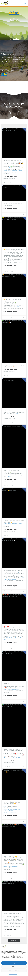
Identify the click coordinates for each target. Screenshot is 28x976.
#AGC (17, 170)
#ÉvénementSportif (8, 810)
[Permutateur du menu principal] (25, 3)
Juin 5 (13, 586)
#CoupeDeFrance (16, 809)
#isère (20, 170)
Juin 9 (13, 209)
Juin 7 (13, 312)
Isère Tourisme (5, 50)
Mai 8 (13, 816)
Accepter (14, 963)
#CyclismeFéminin (8, 809)
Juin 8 (13, 267)
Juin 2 (13, 696)
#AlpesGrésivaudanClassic (17, 807)
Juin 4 (13, 644)
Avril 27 (13, 931)
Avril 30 (13, 873)
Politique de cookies (13, 974)
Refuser (14, 967)
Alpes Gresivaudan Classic (10, 176)
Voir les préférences (14, 970)
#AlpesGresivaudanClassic (10, 170)
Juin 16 (13, 178)
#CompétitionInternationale (10, 812)
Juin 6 (13, 531)
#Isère (5, 580)
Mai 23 (13, 762)
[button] (26, 946)
